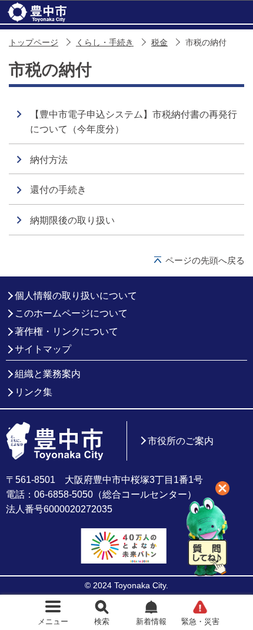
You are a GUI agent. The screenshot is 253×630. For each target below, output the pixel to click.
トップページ (33, 42)
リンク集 (33, 392)
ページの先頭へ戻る (205, 260)
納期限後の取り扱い (72, 220)
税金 (159, 42)
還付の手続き (58, 190)
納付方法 (49, 160)
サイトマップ (43, 349)
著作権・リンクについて (66, 331)
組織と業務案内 (48, 374)
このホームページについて (71, 313)
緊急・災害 (200, 621)
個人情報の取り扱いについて (76, 296)
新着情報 (151, 621)
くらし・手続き (105, 42)
